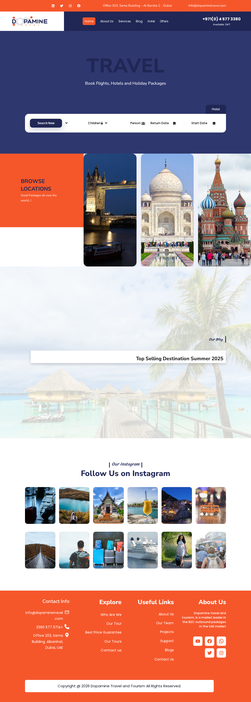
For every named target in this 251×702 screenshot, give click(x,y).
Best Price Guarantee (103, 632)
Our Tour (114, 623)
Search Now (46, 123)
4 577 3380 (48, 627)
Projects (167, 631)
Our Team (165, 623)
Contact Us (164, 659)
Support (167, 640)
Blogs (169, 650)
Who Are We (111, 614)
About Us (166, 614)
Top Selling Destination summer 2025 (179, 358)
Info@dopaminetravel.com (207, 5)
